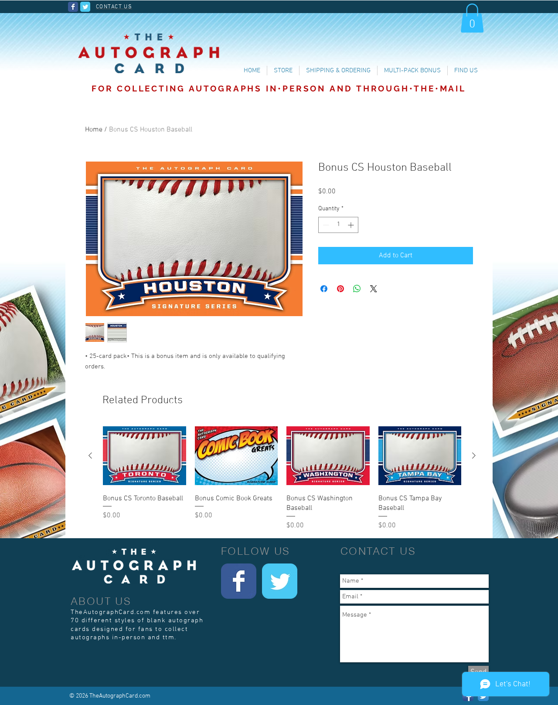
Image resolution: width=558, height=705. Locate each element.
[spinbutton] (338, 225)
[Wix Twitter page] (85, 7)
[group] (282, 477)
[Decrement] (325, 225)
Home (93, 129)
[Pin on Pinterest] (340, 288)
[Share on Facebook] (324, 288)
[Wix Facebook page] (73, 7)
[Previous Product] (90, 455)
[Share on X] (373, 288)
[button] (472, 18)
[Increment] (351, 225)
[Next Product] (474, 455)
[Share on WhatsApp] (357, 288)
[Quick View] (144, 456)
